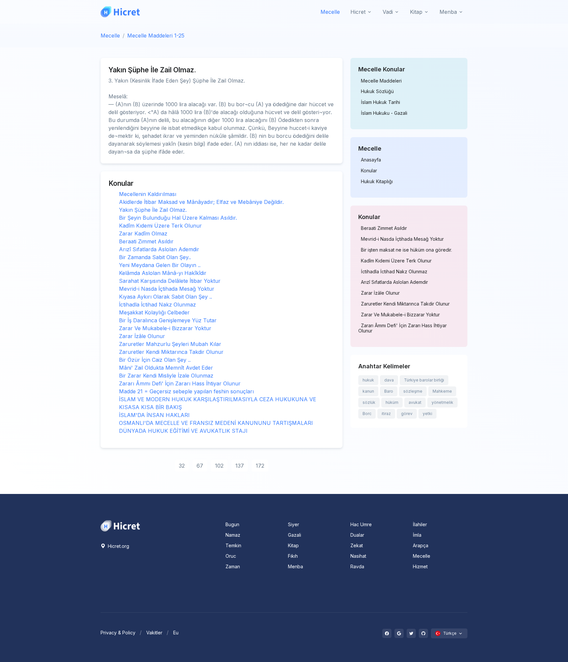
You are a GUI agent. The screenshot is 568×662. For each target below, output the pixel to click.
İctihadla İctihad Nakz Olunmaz (157, 304)
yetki (427, 413)
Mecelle (330, 12)
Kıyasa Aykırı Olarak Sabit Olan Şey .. (165, 296)
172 (260, 465)
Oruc (230, 556)
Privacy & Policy (118, 632)
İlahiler (420, 524)
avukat (415, 402)
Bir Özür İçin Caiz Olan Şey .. (155, 359)
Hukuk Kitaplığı (377, 181)
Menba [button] (448, 12)
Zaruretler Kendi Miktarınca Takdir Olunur (171, 352)
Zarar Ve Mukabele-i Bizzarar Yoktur (165, 328)
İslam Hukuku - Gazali (384, 113)
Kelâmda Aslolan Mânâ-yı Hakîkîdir (162, 273)
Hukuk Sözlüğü (377, 91)
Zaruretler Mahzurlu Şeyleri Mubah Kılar (170, 344)
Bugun (232, 524)
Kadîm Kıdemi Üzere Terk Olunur (160, 225)
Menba (295, 566)
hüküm (392, 402)
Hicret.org (117, 546)
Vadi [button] (388, 12)
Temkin (233, 545)
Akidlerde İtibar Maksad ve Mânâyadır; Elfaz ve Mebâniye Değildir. (201, 202)
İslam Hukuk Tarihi (380, 102)
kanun (368, 391)
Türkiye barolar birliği (424, 380)
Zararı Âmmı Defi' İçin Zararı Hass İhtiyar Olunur (180, 383)
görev (407, 413)
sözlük (369, 402)
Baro (388, 391)
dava (389, 380)
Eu (175, 632)
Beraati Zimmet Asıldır (146, 241)
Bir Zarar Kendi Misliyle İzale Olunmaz (166, 375)
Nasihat (358, 556)
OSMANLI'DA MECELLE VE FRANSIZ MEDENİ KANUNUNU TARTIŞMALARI (216, 423)
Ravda (357, 566)
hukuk (368, 380)
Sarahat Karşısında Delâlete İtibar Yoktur (170, 281)
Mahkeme (442, 391)
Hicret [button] (358, 12)
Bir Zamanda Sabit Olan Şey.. (155, 257)
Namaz (232, 535)
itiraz (386, 413)
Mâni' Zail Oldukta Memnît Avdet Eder (166, 367)
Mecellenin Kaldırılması (147, 194)
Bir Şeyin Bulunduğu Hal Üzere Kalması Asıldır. (178, 217)
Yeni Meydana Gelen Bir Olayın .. (160, 265)
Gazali (294, 535)
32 (182, 465)
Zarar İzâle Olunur (142, 336)
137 (239, 465)
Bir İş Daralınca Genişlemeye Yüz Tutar (168, 320)
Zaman (232, 566)
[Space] (120, 525)
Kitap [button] (416, 12)
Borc (367, 413)
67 (200, 465)
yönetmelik (442, 402)
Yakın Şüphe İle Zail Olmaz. (153, 210)
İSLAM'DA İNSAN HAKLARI (154, 415)
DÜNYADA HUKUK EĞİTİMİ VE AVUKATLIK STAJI (183, 431)
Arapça (420, 545)
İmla (417, 535)
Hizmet (420, 566)
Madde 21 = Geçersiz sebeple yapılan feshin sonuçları (186, 391)
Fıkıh (293, 556)
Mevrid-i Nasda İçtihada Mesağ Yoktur (166, 288)
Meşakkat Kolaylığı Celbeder (154, 312)
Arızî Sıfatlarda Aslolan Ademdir (159, 249)
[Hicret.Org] (120, 11)
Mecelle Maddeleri (381, 81)
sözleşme (412, 391)
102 (219, 465)
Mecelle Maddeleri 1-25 (155, 35)
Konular (369, 170)
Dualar (357, 535)
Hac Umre (361, 524)
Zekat (356, 545)
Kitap (293, 545)
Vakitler (154, 632)
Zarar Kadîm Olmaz (143, 233)
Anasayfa (371, 159)
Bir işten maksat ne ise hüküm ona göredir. (406, 250)
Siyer (293, 524)
